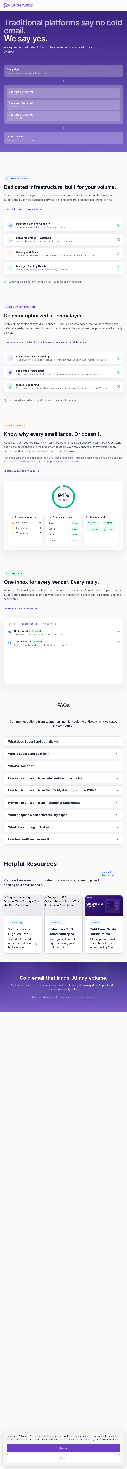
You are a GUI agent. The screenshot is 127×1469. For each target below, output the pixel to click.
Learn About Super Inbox (18, 608)
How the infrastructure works (21, 209)
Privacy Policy (86, 1439)
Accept (63, 1448)
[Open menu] (121, 5)
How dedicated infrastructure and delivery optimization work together (45, 342)
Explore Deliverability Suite (20, 470)
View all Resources (108, 874)
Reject (63, 1458)
